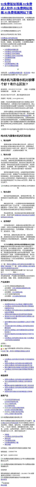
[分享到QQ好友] (6, 349)
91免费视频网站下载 (11, 63)
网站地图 (8, 444)
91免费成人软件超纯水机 (9, 38)
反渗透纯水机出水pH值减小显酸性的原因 (19, 304)
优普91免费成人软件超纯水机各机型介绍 (18, 365)
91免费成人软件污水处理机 (14, 55)
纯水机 (26, 115)
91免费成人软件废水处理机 (14, 436)
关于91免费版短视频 (11, 66)
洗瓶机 (7, 434)
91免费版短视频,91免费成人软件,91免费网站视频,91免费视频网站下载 (16, 8)
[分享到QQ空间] (4, 349)
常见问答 (8, 61)
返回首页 (4, 479)
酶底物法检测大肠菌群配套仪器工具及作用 (19, 385)
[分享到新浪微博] (1, 349)
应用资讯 (8, 59)
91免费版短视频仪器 (11, 49)
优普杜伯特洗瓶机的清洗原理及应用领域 (18, 314)
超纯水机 (8, 438)
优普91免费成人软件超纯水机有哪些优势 (18, 363)
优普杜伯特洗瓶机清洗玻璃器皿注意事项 (18, 391)
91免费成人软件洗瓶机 (12, 53)
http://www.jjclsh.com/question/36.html (13, 274)
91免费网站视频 (10, 57)
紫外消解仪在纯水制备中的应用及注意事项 (19, 367)
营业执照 (15, 423)
